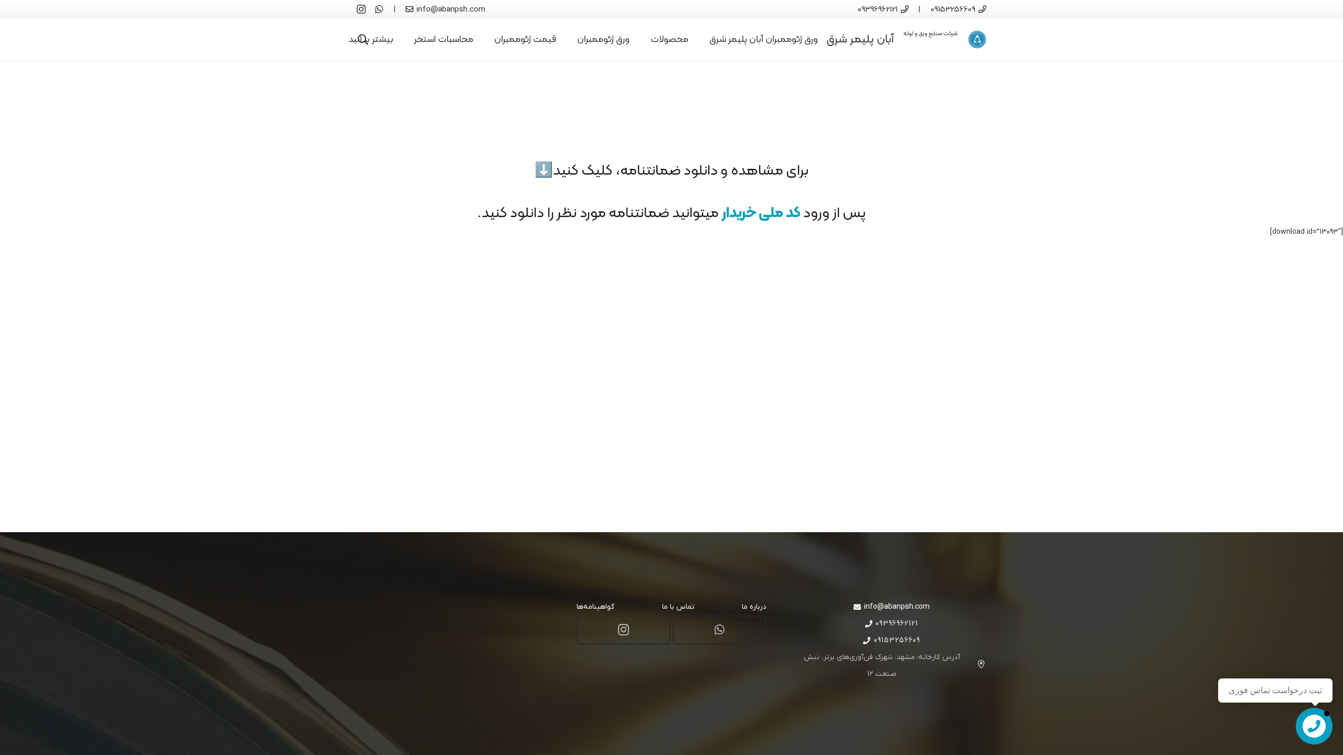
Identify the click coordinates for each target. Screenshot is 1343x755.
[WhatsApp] (379, 9)
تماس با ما (678, 607)
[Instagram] (361, 9)
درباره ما (754, 607)
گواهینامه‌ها (595, 607)
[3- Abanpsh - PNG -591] (977, 39)
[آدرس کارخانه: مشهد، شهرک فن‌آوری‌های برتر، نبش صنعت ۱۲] (976, 665)
